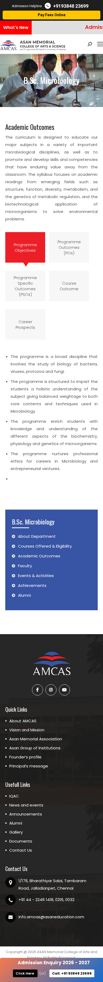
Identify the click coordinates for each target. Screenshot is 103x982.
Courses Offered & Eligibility (45, 546)
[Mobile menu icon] (100, 44)
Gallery (16, 832)
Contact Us (20, 850)
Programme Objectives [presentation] (25, 247)
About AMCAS (22, 721)
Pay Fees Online (51, 15)
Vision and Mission (26, 730)
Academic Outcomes (39, 556)
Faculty (25, 566)
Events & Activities (36, 575)
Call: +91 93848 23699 (72, 973)
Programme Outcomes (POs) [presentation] (69, 247)
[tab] (25, 247)
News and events (26, 805)
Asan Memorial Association (35, 739)
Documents (20, 841)
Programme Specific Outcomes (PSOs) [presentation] (25, 286)
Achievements (32, 585)
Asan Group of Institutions (34, 748)
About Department (37, 536)
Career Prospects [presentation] (25, 324)
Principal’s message (28, 766)
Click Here (25, 973)
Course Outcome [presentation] (69, 286)
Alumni (24, 595)
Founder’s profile (25, 757)
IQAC (14, 796)
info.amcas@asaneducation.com (51, 917)
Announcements (25, 814)
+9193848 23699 (70, 6)
